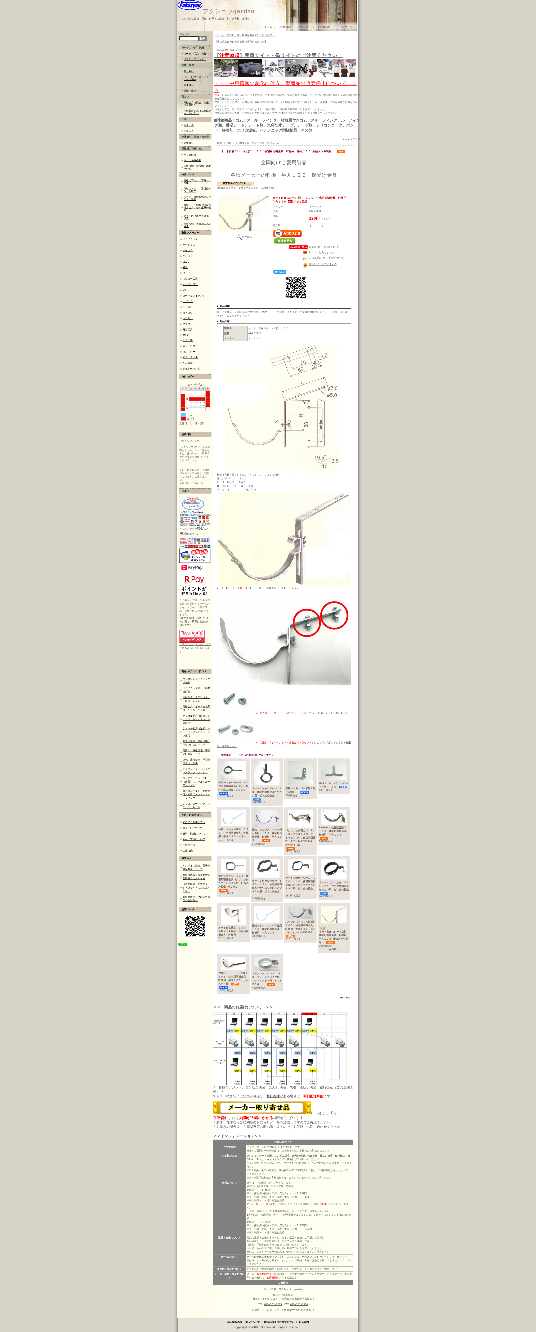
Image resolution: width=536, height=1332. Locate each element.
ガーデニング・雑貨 (193, 47)
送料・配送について (194, 833)
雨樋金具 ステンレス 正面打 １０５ (196, 699)
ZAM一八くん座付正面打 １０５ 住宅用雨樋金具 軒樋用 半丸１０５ (334, 831)
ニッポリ (188, 256)
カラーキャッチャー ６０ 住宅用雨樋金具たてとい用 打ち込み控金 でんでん (234, 786)
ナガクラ (188, 301)
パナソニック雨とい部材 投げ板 (197, 690)
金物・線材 (188, 65)
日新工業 (188, 329)
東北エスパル (190, 357)
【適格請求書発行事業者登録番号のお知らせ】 (240, 41)
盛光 (185, 267)
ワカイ (186, 273)
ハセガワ (188, 307)
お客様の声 (324, 27)
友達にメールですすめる (323, 264)
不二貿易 (188, 362)
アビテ (186, 290)
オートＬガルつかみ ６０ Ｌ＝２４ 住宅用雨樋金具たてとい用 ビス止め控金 (338, 886)
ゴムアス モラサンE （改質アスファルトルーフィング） (196, 782)
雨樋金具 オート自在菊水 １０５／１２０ (196, 708)
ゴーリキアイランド (194, 295)
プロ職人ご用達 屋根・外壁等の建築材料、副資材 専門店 (215, 18)
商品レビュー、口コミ (194, 671)
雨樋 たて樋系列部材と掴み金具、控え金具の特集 (197, 207)
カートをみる (264, 27)
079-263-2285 (273, 1304)
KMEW (185, 335)
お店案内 (304, 1322)
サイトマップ (344, 27)
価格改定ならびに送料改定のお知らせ (196, 898)
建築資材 (189, 142)
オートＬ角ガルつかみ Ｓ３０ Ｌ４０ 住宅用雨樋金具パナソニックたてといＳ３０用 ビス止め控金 (300, 885)
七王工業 (188, 340)
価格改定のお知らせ (228, 49)
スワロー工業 (190, 278)
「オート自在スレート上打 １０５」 (277, 588)
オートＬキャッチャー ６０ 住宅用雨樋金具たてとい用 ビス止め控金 (267, 792)
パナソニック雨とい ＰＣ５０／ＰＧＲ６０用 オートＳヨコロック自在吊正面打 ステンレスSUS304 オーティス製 (301, 837)
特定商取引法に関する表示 (279, 1322)
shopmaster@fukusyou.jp (298, 1310)
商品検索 (184, 34)
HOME (220, 143)
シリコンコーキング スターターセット (196, 805)
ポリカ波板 (190, 154)
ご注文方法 (189, 844)
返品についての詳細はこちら (325, 246)
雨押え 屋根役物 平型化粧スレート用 (196, 752)
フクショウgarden (228, 11)
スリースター (190, 345)
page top (345, 998)
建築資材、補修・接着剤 (195, 136)
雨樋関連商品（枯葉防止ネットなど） (197, 112)
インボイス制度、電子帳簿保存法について (196, 867)
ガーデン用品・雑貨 (195, 53)
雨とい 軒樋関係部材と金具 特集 (197, 198)
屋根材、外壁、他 (192, 148)
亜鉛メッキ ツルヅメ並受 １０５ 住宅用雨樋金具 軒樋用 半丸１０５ (268, 929)
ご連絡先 (188, 850)
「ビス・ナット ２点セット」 (333, 713)
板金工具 (189, 125)
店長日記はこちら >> (191, 483)
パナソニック (190, 239)
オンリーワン (190, 284)
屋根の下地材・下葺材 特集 (197, 181)
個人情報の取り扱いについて (243, 1322)
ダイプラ (188, 250)
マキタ (186, 323)
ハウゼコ (188, 318)
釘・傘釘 (189, 71)
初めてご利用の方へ (194, 822)
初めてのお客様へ (192, 815)
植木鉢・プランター (195, 59)
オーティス (189, 244)
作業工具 (189, 130)
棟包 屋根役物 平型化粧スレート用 (196, 761)
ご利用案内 (285, 27)
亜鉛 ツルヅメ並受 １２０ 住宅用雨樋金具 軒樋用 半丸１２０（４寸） (233, 833)
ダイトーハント (191, 368)
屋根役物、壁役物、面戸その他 (197, 167)
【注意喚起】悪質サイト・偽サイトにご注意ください (196, 888)
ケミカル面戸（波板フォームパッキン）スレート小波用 (196, 732)
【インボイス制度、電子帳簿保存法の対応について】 (244, 35)
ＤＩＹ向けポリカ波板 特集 (197, 217)
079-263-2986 (299, 1304)
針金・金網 (190, 90)
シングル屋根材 (192, 160)
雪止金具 (189, 85)
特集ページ (188, 174)
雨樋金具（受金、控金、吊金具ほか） (197, 104)
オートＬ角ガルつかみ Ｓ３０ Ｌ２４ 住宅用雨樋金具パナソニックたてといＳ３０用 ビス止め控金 (267, 887)
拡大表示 (247, 237)
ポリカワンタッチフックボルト (196, 680)
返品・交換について (194, 839)
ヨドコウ (188, 312)
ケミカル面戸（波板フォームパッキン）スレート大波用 (196, 719)
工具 (184, 119)
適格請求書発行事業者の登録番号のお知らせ (196, 876)
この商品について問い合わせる (326, 257)
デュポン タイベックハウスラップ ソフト (196, 770)
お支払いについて (193, 828)
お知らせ (187, 858)
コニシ (186, 261)
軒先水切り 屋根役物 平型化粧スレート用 (196, 743)
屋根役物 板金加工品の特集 (197, 225)
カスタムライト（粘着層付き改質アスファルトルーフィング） (196, 794)
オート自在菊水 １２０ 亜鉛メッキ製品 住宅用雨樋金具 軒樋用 (233, 931)
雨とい (185, 96)
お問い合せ (304, 27)
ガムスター (189, 351)
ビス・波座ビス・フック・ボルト (196, 78)
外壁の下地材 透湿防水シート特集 (197, 190)
